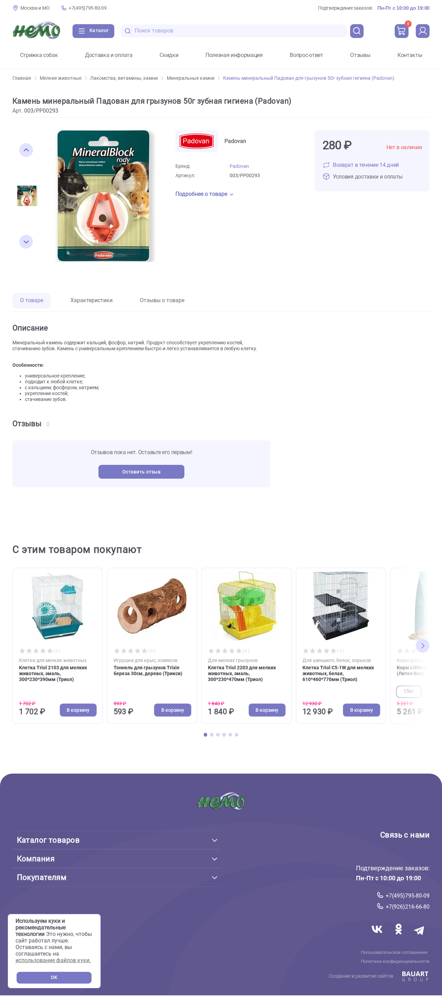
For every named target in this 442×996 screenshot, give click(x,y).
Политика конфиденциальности (395, 961)
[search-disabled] (128, 31)
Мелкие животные (60, 78)
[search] (357, 31)
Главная (21, 78)
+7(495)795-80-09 (87, 8)
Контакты (409, 55)
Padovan (239, 166)
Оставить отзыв (141, 472)
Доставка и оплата (109, 55)
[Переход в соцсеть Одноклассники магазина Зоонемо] (399, 937)
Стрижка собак (39, 55)
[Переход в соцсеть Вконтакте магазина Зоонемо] (377, 937)
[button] (26, 150)
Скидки (169, 55)
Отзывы (360, 55)
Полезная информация (234, 55)
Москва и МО (34, 8)
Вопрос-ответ (306, 55)
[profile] (423, 31)
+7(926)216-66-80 (408, 906)
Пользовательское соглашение (394, 952)
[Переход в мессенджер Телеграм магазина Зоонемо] (420, 937)
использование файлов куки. (53, 960)
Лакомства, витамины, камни (124, 78)
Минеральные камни (190, 78)
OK (54, 977)
